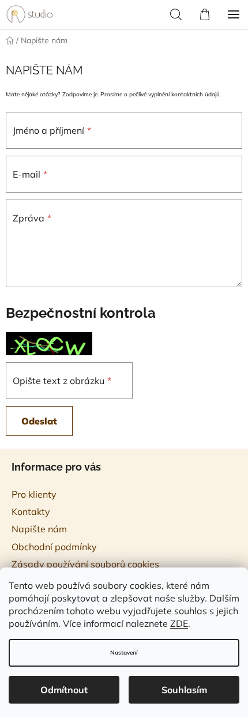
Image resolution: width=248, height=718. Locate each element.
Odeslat (39, 421)
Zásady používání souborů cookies (85, 564)
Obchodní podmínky (54, 546)
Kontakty (31, 511)
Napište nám (39, 529)
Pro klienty (34, 494)
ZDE (179, 623)
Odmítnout (64, 690)
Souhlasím (184, 690)
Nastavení (124, 652)
